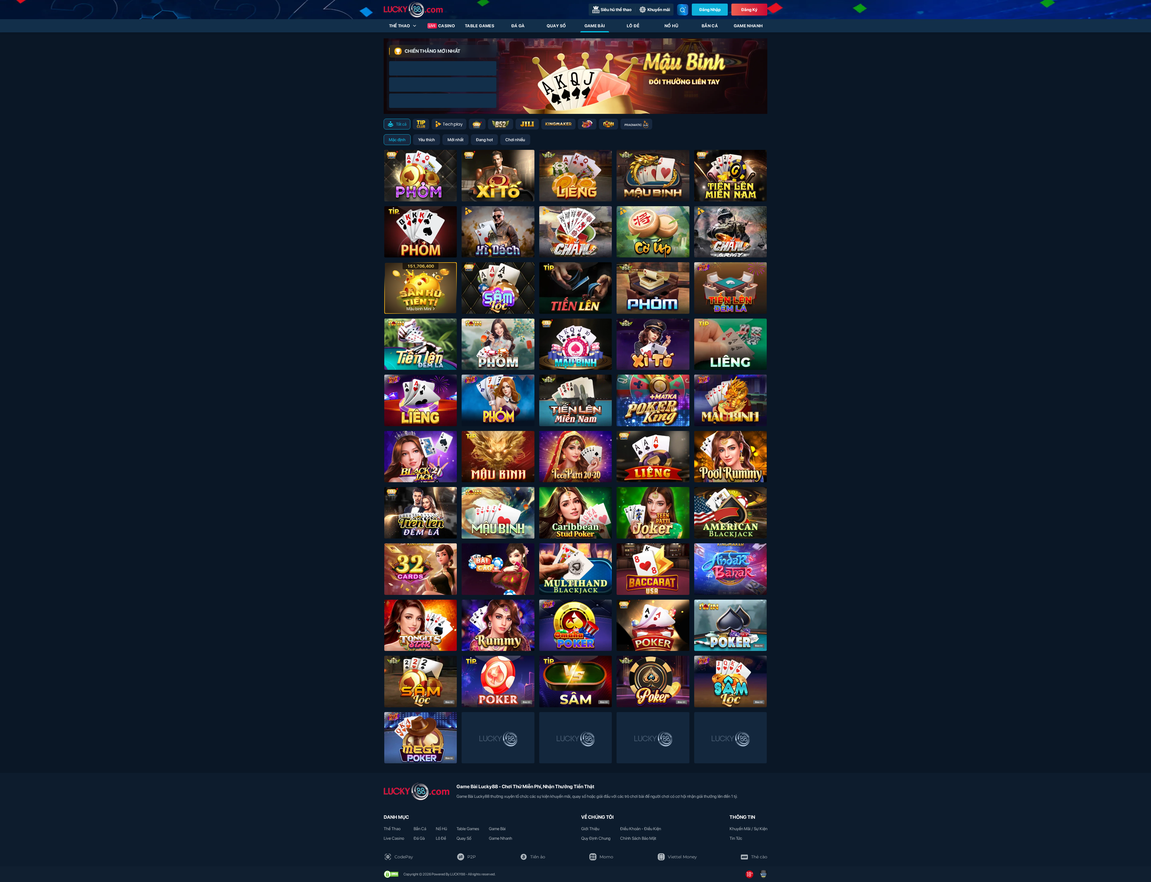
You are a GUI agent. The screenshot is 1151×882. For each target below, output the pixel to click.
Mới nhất (455, 139)
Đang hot (484, 139)
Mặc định (397, 139)
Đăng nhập (710, 9)
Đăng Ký (749, 9)
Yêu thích (426, 139)
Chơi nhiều (515, 139)
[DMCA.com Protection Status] (391, 874)
